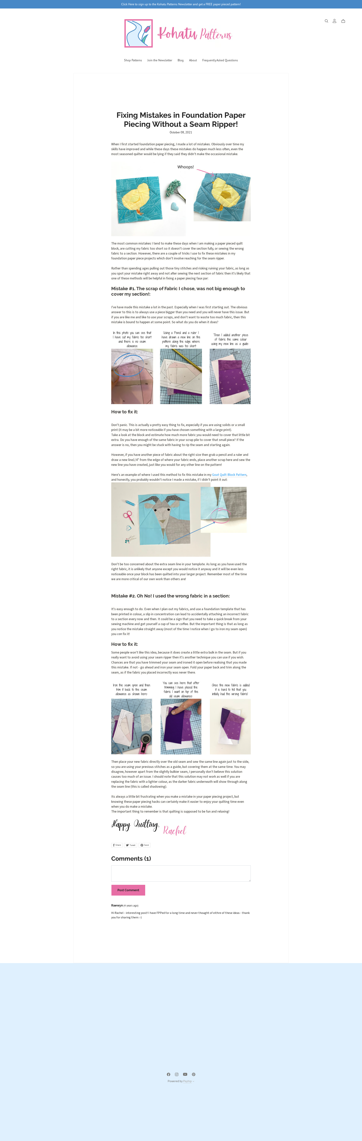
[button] (193, 1081)
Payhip (187, 1081)
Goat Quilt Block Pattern (229, 474)
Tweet (132, 845)
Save (146, 845)
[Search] (326, 21)
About (193, 60)
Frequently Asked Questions (220, 60)
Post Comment (128, 890)
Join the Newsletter (159, 60)
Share (118, 845)
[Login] (334, 21)
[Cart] (345, 21)
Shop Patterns (133, 60)
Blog (181, 60)
